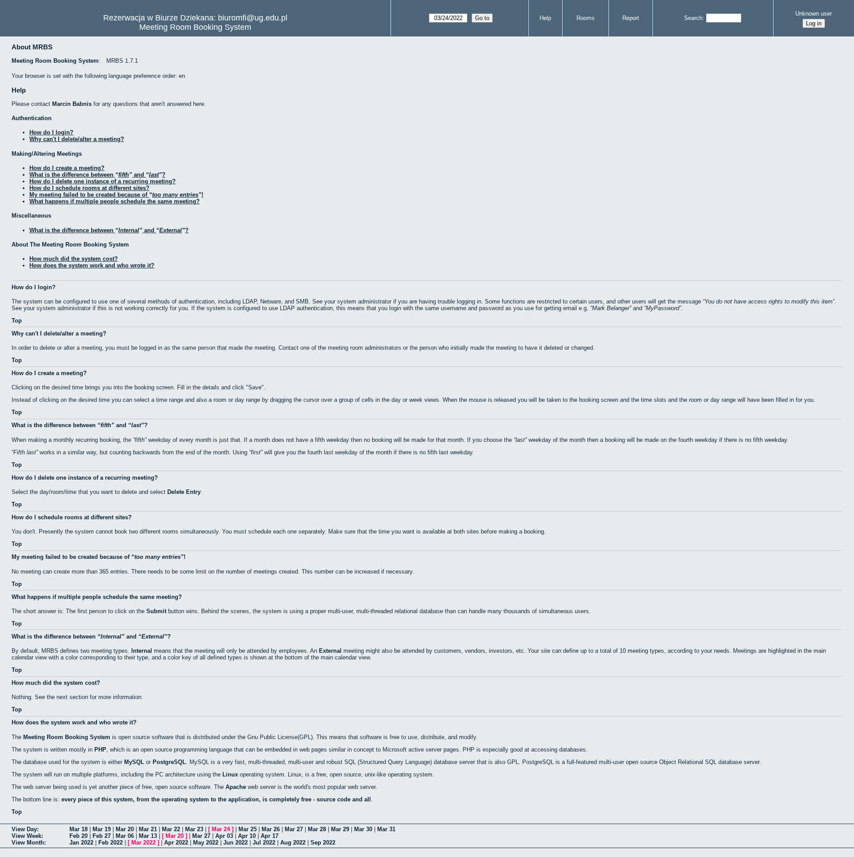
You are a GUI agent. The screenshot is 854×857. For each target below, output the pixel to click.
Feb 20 (78, 836)
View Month (28, 842)
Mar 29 (340, 829)
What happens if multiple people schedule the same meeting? (114, 201)
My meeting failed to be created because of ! (116, 194)
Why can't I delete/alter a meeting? (76, 139)
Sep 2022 (322, 842)
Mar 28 (317, 829)
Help (545, 18)
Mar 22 (171, 829)
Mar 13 (148, 836)
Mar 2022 (143, 842)
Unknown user (813, 13)
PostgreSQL (169, 762)
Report (630, 18)
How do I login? (51, 132)
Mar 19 (102, 829)
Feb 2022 (110, 842)
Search (693, 18)
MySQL (134, 762)
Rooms (585, 18)
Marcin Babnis (72, 104)
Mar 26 (271, 829)
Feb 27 (102, 836)
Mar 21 (148, 829)
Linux (230, 774)
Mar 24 (221, 829)
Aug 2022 (293, 842)
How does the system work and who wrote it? (91, 265)
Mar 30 (363, 829)
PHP (100, 749)
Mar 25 (247, 829)
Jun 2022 (235, 842)
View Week (26, 836)
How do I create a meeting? (67, 168)
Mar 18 (78, 829)
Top (17, 320)
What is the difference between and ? (97, 174)
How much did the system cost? (73, 258)
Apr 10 (247, 836)
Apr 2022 (176, 842)
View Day (24, 829)
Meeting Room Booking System (195, 27)
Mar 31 (386, 829)
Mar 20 (125, 829)
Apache (236, 787)
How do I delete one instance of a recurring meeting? (102, 181)
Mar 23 (194, 829)
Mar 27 (294, 829)
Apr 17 (269, 836)
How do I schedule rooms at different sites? (89, 188)
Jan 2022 (81, 842)
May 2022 (205, 842)
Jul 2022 (264, 842)
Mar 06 (125, 836)
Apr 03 (224, 836)
